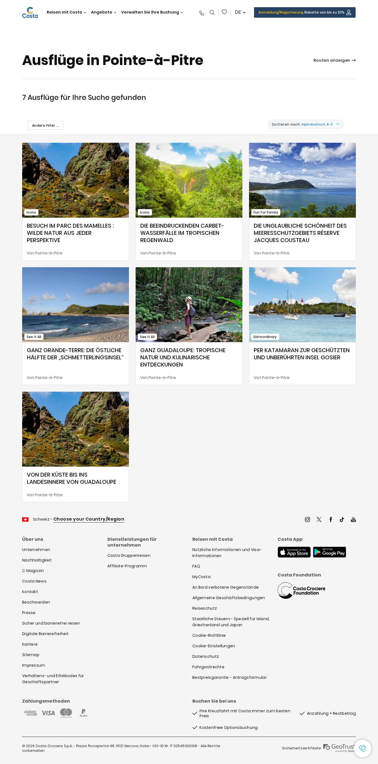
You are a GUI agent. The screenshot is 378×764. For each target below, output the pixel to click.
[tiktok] (342, 520)
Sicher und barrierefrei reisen (51, 623)
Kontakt (30, 591)
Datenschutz (205, 656)
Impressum (33, 665)
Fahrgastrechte (208, 667)
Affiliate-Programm (127, 566)
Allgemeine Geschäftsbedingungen (228, 598)
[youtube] (353, 520)
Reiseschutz (204, 608)
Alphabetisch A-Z (317, 124)
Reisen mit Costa (64, 12)
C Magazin (33, 570)
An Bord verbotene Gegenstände (225, 587)
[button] (224, 12)
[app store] (294, 553)
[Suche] (212, 12)
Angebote (101, 12)
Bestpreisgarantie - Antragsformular (229, 677)
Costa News (34, 581)
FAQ (196, 566)
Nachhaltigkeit (37, 560)
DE (238, 12)
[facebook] (330, 520)
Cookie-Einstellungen (213, 646)
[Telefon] (200, 12)
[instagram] (307, 520)
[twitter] (319, 520)
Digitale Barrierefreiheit (45, 633)
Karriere (30, 644)
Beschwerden (36, 602)
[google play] (329, 553)
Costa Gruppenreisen (129, 555)
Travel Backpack (224, 12)
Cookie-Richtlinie (209, 635)
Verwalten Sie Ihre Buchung (150, 12)
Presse (29, 612)
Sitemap (30, 655)
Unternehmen (36, 549)
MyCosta (201, 577)
